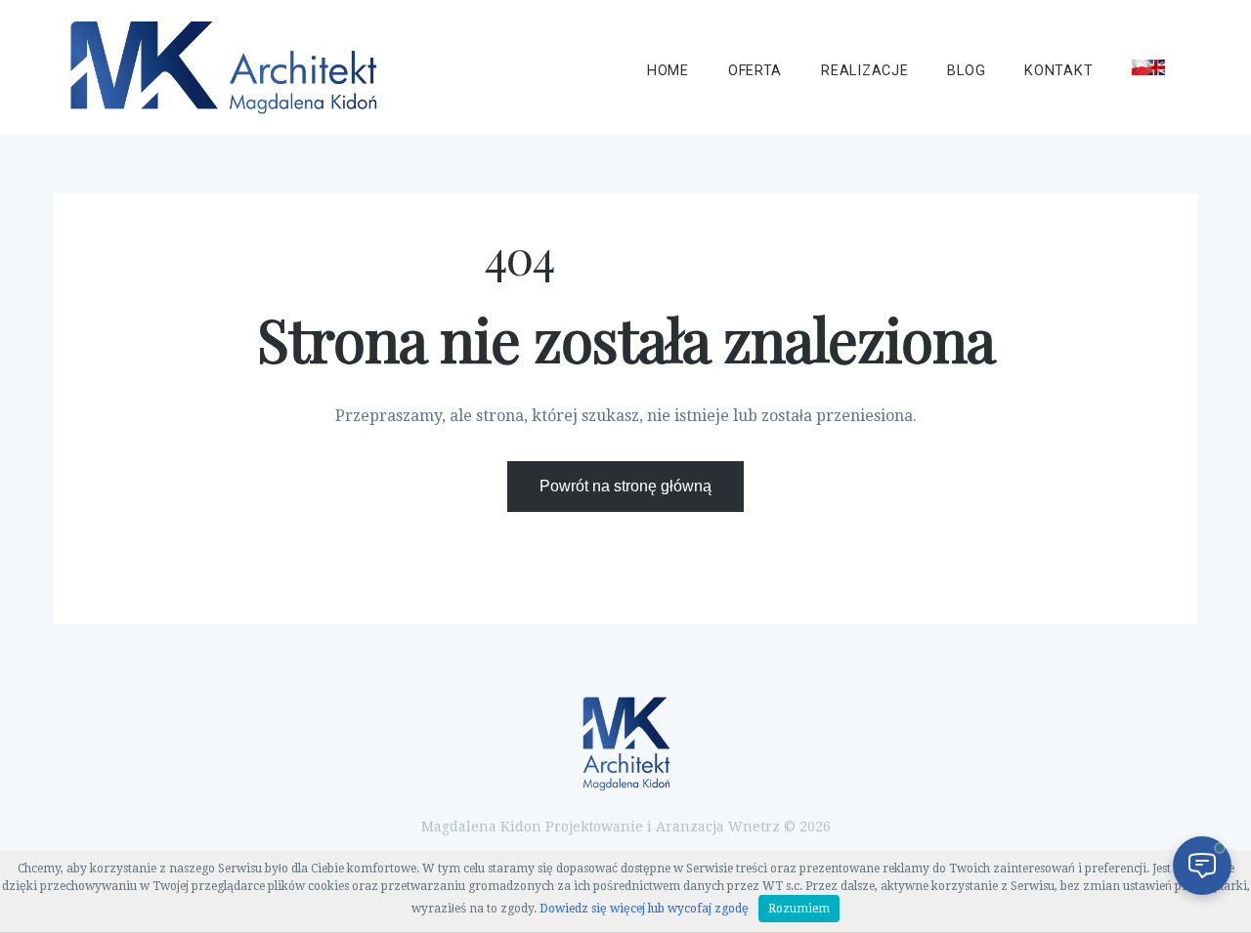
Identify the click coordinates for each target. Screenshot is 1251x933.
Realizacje (864, 71)
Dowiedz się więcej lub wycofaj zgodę (644, 908)
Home (668, 71)
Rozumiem (799, 908)
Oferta (755, 71)
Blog (966, 71)
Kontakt (1058, 71)
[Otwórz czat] (1202, 865)
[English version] (1148, 67)
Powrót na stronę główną (625, 486)
